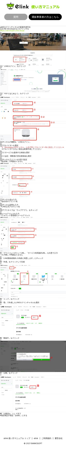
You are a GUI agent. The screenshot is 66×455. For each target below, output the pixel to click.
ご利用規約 (46, 438)
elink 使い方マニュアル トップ (17, 438)
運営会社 (58, 438)
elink (36, 438)
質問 (15, 16)
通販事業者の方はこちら (45, 16)
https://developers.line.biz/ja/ (12, 30)
